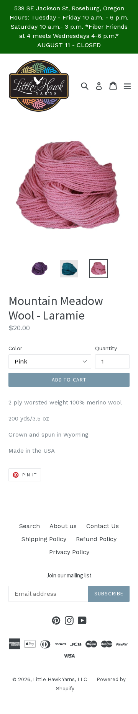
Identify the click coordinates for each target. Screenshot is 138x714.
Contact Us (102, 526)
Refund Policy (96, 539)
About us (63, 526)
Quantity (106, 348)
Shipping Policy (43, 539)
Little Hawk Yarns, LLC (60, 679)
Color (15, 348)
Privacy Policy (69, 552)
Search (29, 526)
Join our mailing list (69, 575)
